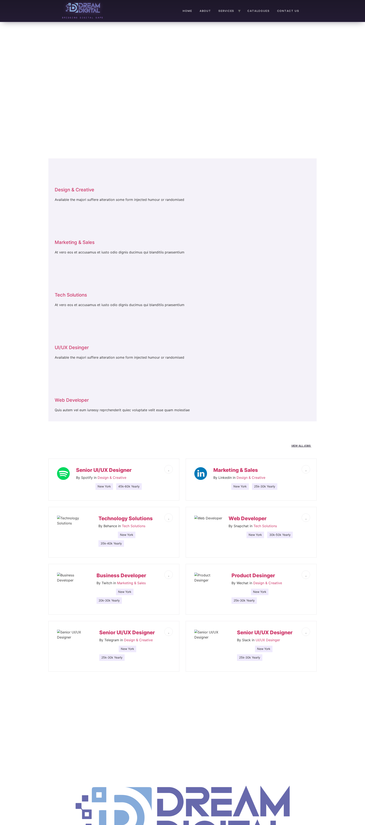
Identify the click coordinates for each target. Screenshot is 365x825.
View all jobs (301, 446)
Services (226, 11)
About (205, 11)
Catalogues (258, 11)
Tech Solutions (133, 526)
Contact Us (288, 11)
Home (187, 11)
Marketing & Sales (131, 583)
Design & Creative (112, 477)
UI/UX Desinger (268, 640)
